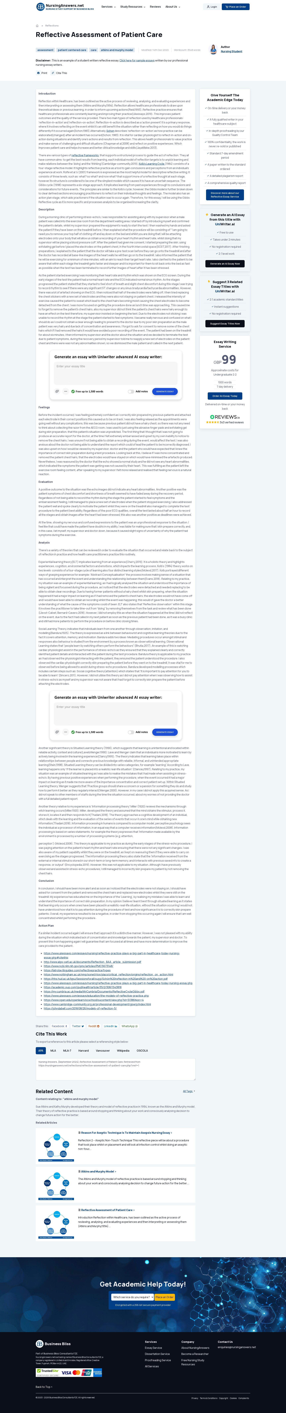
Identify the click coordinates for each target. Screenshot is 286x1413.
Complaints (243, 1398)
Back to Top (43, 1387)
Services (107, 6)
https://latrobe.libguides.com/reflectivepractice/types (77, 970)
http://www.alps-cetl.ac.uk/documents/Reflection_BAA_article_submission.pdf (92, 962)
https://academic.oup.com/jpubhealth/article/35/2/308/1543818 (82, 987)
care (93, 50)
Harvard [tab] (83, 1050)
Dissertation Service (157, 1354)
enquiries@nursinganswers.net (237, 1347)
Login (214, 6)
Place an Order (237, 6)
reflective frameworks (85, 155)
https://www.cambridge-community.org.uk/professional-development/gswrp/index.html (97, 1004)
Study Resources (131, 6)
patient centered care (72, 50)
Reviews (155, 6)
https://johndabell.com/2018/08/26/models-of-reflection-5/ (80, 1008)
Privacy (194, 1398)
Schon (110, 131)
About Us (171, 6)
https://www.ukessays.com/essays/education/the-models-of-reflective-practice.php (96, 995)
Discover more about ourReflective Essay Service (225, 194)
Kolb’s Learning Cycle (152, 164)
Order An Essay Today (225, 395)
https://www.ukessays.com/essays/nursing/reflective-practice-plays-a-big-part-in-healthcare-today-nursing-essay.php (118, 983)
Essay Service (153, 1348)
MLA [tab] (53, 1050)
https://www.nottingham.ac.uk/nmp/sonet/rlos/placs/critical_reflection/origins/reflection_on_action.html (108, 974)
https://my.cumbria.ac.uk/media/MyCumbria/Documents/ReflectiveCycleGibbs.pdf (94, 991)
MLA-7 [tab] (67, 1050)
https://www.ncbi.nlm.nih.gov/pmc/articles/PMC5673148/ (78, 966)
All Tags (188, 1091)
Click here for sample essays (137, 60)
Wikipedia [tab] (123, 1050)
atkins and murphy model (117, 50)
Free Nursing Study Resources (192, 1362)
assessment (45, 50)
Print (44, 73)
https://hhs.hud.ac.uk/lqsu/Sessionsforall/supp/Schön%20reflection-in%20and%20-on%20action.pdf (106, 979)
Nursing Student (231, 51)
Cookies (233, 1398)
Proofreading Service (158, 1360)
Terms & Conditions (208, 1398)
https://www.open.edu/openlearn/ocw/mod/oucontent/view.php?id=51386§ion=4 (94, 1000)
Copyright (223, 1398)
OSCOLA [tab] (142, 1050)
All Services (152, 1366)
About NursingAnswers (195, 1348)
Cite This (61, 73)
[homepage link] (37, 25)
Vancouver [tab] (103, 1050)
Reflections (52, 25)
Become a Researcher (195, 1354)
